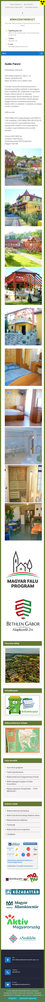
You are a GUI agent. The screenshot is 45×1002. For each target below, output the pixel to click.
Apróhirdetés (28, 4)
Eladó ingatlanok (15, 4)
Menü (4, 53)
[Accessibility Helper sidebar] (42, 2)
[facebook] (22, 13)
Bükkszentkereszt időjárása (17, 820)
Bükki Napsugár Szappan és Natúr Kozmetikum (20, 783)
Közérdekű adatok (31, 7)
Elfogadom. (12, 998)
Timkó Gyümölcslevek (15, 772)
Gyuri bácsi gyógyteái (15, 767)
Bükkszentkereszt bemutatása (18, 811)
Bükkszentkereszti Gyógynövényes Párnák (23, 777)
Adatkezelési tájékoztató (13, 7)
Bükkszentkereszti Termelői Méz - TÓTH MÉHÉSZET (22, 790)
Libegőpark (11, 834)
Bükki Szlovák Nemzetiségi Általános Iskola (23, 815)
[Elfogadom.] (42, 995)
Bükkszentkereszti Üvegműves (18, 829)
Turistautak (11, 825)
